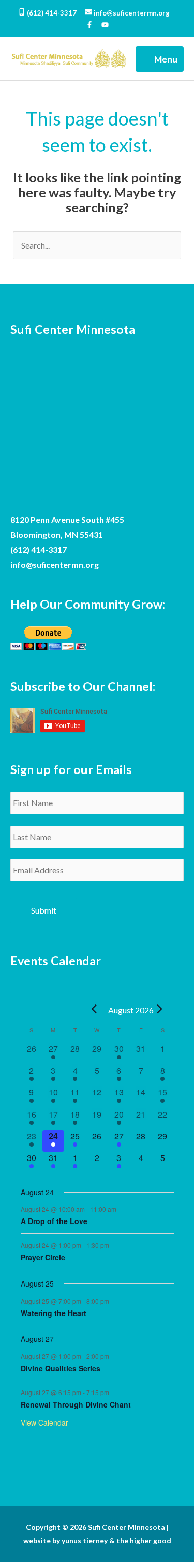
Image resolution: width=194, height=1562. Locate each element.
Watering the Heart (53, 1313)
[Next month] (160, 1009)
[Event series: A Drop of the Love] (121, 1208)
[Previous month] (94, 1009)
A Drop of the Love (54, 1221)
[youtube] (105, 26)
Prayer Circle (43, 1257)
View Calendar (44, 1422)
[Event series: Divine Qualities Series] (114, 1356)
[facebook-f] (93, 26)
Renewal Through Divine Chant (76, 1404)
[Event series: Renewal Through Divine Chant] (114, 1391)
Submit (43, 910)
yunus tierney (85, 1540)
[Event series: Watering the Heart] (114, 1300)
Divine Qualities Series (60, 1368)
